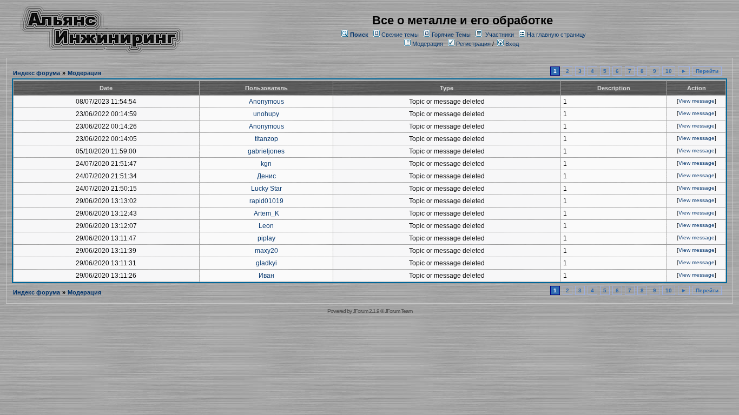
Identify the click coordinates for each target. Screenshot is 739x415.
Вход (511, 44)
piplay (266, 238)
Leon (266, 226)
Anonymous (266, 101)
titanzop (266, 139)
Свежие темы (400, 34)
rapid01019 (266, 201)
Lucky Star (266, 188)
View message (696, 101)
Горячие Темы (451, 34)
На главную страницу (556, 34)
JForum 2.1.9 (366, 311)
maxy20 (266, 251)
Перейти (707, 71)
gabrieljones (266, 151)
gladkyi (266, 263)
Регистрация (472, 44)
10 (668, 71)
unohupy (266, 114)
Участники (499, 34)
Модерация (427, 44)
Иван (266, 275)
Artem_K (266, 213)
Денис (266, 176)
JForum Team (398, 311)
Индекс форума (36, 73)
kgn (266, 164)
